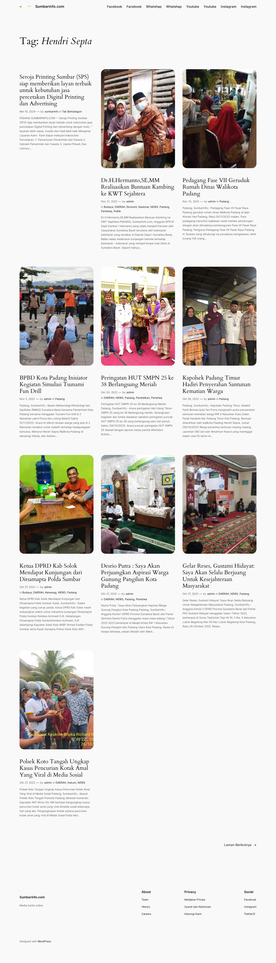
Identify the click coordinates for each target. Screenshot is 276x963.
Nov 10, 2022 (190, 201)
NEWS (154, 206)
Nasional (143, 206)
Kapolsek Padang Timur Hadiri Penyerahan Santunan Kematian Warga (216, 385)
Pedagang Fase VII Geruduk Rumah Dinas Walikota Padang (216, 187)
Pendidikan (143, 397)
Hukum (71, 782)
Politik (117, 211)
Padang (164, 206)
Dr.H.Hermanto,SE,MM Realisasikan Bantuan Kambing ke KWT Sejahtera (137, 187)
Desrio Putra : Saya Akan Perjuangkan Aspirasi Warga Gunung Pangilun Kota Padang (135, 576)
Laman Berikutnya (240, 845)
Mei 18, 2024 (27, 111)
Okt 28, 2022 (190, 398)
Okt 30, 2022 (109, 392)
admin (130, 201)
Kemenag (51, 592)
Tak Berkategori (72, 111)
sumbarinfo (51, 111)
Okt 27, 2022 (27, 587)
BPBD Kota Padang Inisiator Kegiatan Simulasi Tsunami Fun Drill (53, 385)
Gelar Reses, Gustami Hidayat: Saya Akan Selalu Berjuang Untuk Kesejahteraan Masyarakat (218, 576)
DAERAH (120, 206)
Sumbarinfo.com (49, 6)
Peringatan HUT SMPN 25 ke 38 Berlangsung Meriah (137, 381)
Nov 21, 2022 (109, 201)
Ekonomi (132, 206)
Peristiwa (106, 211)
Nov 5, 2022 (27, 398)
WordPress (44, 941)
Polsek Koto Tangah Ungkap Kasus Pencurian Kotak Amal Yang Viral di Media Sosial (54, 768)
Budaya (108, 206)
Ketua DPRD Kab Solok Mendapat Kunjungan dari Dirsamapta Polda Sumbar (51, 573)
